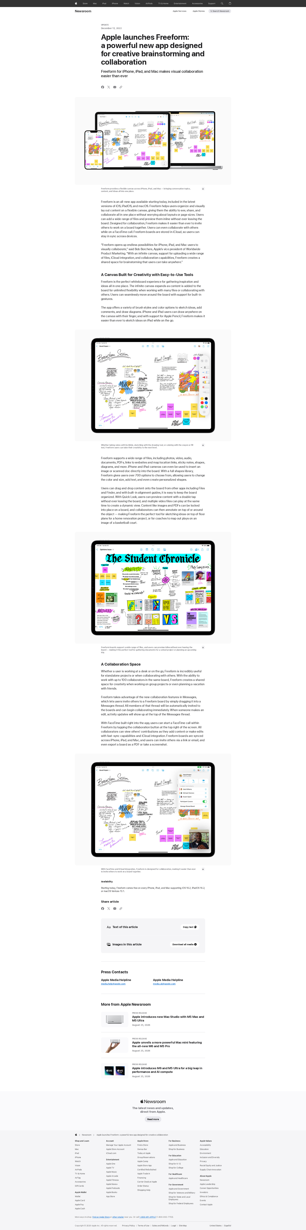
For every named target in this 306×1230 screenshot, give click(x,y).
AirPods (78, 1170)
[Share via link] (121, 87)
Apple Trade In (143, 1174)
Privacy (203, 1161)
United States (215, 1226)
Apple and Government (179, 1189)
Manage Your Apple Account (118, 1145)
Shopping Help (143, 1190)
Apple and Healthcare (178, 1178)
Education (204, 1149)
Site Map (183, 1226)
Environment (205, 1153)
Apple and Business (177, 1145)
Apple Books (111, 1192)
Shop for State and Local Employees (179, 1198)
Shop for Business (176, 1149)
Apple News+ (112, 1184)
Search (221, 11)
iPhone (78, 1157)
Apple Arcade (112, 1176)
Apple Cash (80, 1209)
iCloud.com (111, 1153)
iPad (77, 1153)
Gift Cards (79, 1186)
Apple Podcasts (113, 1188)
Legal (173, 1226)
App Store (110, 1196)
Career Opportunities (209, 1188)
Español (227, 1226)
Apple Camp (142, 1161)
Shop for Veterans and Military (182, 1193)
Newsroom (83, 11)
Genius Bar (142, 1149)
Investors (204, 1192)
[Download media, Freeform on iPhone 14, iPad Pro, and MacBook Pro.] (203, 189)
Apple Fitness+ (112, 1180)
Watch (77, 1161)
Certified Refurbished (146, 1170)
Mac (77, 1149)
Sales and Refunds (160, 1226)
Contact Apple (206, 1205)
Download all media (182, 944)
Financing (141, 1178)
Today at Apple (143, 1153)
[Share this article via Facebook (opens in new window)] (103, 87)
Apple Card (80, 1200)
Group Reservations (146, 1157)
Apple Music (111, 1172)
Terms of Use (143, 1226)
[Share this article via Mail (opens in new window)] (115, 87)
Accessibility (205, 1145)
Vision (77, 1165)
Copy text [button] (188, 927)
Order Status (143, 1186)
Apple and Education (178, 1160)
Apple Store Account (115, 1149)
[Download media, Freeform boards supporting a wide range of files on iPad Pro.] (203, 647)
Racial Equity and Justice (211, 1165)
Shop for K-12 (175, 1164)
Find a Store (142, 1145)
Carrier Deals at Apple (147, 1182)
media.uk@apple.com (164, 984)
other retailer (118, 1217)
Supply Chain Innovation (210, 1170)
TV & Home (80, 1174)
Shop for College (176, 1168)
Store (77, 1145)
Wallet (77, 1196)
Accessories (80, 1182)
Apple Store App (144, 1165)
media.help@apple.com (113, 984)
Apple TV (110, 1168)
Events (203, 1200)
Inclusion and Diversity (210, 1157)
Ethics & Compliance (209, 1196)
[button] (222, 3)
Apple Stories (199, 11)
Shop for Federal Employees (181, 1203)
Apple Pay (79, 1205)
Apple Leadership (207, 1184)
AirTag (77, 1178)
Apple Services (179, 11)
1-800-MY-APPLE (147, 1217)
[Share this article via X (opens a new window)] (109, 87)
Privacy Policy (128, 1226)
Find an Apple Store (101, 1217)
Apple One (110, 1164)
